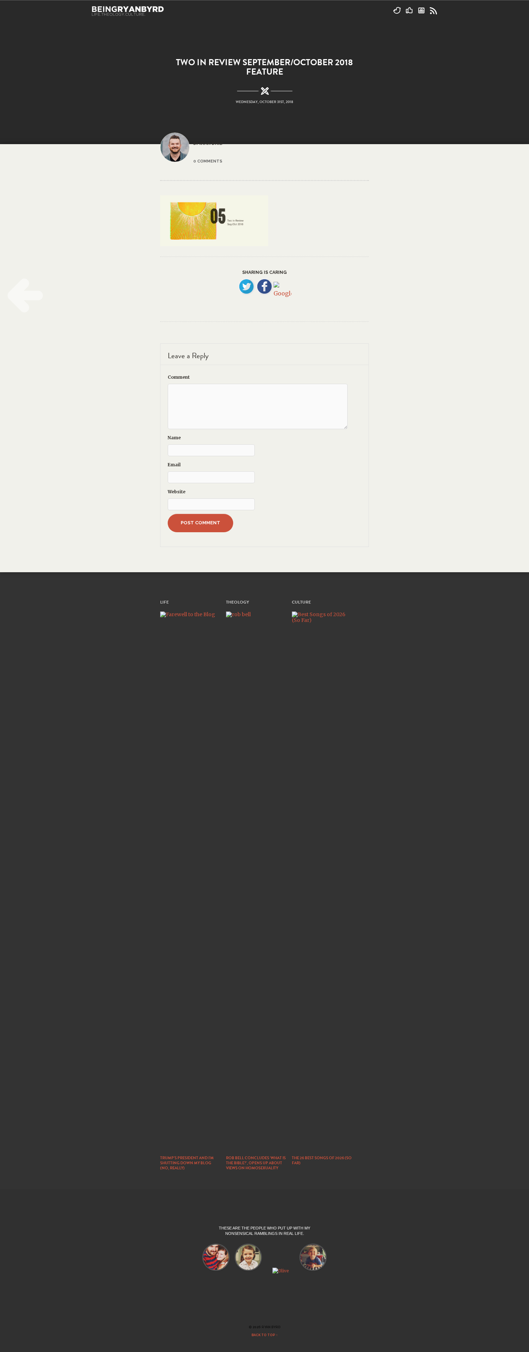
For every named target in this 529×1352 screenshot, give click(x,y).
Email (174, 464)
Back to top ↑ (265, 1335)
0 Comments (207, 161)
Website (176, 491)
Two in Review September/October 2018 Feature (264, 67)
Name (174, 437)
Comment (179, 377)
